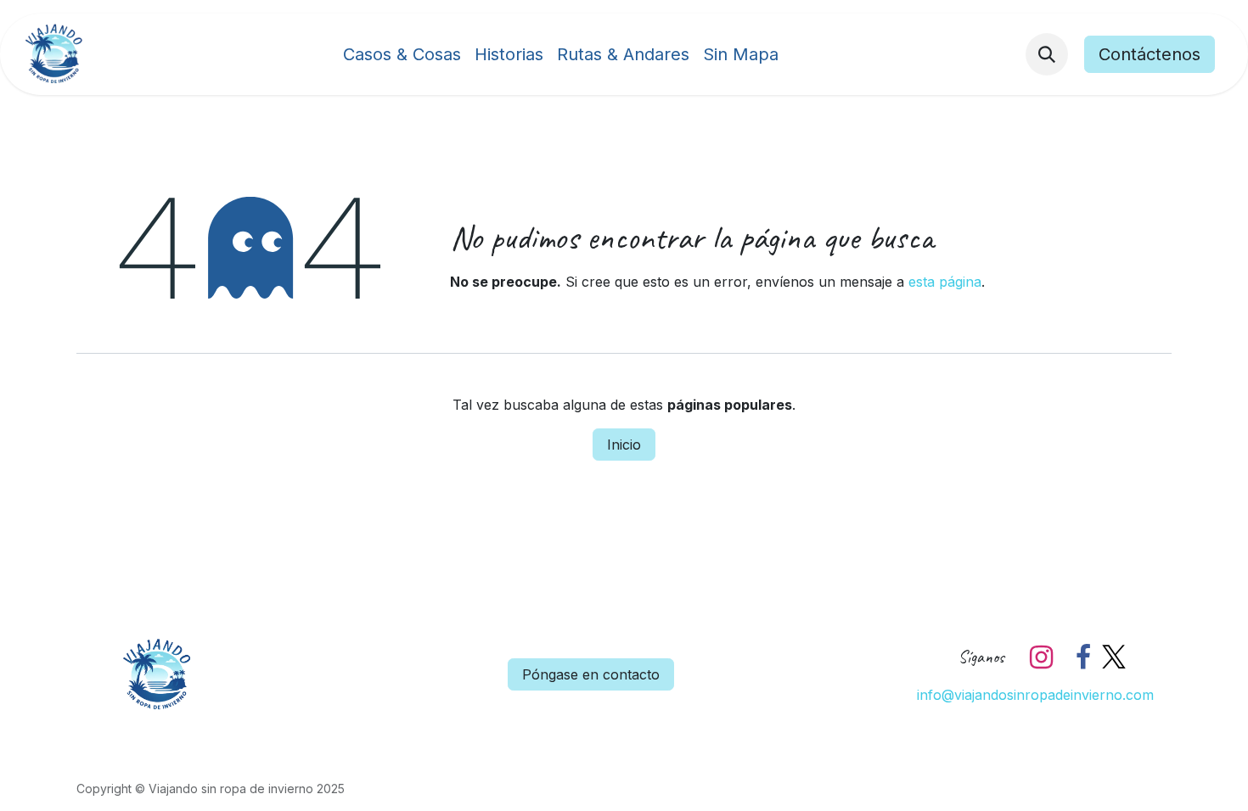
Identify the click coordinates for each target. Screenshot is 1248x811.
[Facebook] (1083, 657)
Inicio (624, 444)
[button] (1047, 54)
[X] (1113, 657)
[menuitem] (402, 54)
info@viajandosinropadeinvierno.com (1035, 694)
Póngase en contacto (591, 674)
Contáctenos (1149, 54)
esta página (944, 281)
